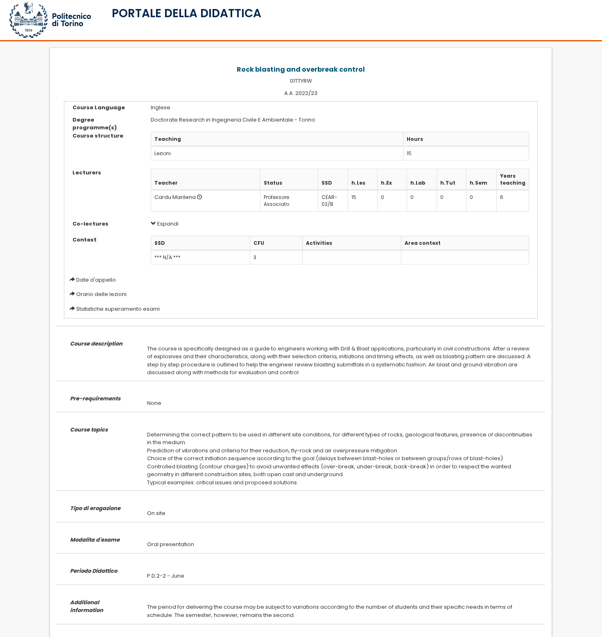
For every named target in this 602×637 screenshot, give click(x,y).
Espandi (167, 224)
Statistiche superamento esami (118, 309)
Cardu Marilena (175, 197)
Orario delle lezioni (101, 294)
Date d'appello (96, 280)
